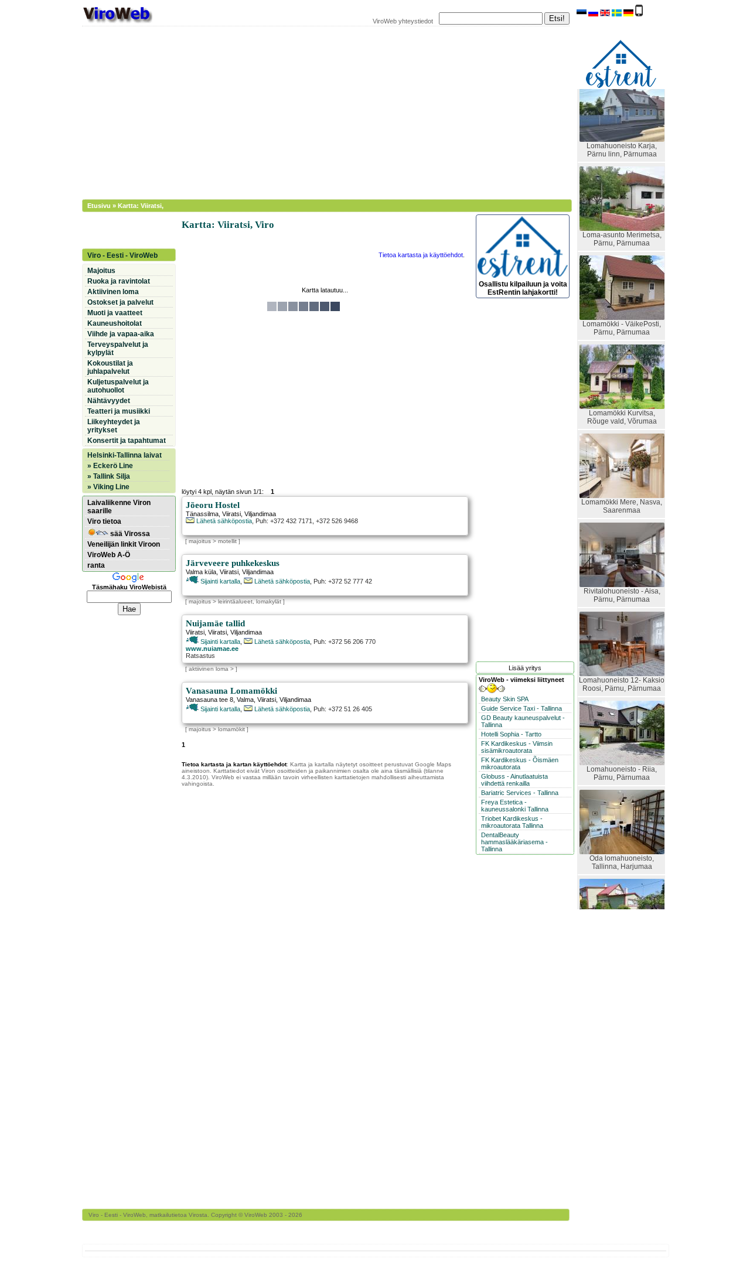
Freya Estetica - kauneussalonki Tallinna (514, 806)
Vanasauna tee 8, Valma (220, 699)
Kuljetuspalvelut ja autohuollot (118, 386)
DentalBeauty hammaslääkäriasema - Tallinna (514, 841)
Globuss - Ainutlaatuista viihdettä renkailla (514, 780)
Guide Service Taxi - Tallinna (521, 708)
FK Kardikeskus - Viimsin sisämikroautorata (517, 747)
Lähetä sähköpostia (223, 520)
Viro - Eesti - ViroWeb (122, 255)
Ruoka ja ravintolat (118, 281)
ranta (96, 565)
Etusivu (99, 205)
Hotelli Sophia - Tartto (511, 734)
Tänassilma (202, 513)
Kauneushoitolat (114, 323)
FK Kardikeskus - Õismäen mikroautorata (519, 763)
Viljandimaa (260, 513)
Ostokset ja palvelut (120, 302)
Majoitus (101, 271)
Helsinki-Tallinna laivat (124, 455)
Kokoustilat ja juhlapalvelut (110, 367)
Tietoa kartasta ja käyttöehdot (421, 254)
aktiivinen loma (209, 669)
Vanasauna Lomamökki (231, 690)
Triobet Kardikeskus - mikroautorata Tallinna (512, 822)
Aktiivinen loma (113, 292)
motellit (227, 541)
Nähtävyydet (108, 401)
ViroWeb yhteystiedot (403, 21)
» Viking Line (108, 487)
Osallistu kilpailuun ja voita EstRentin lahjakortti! (523, 288)
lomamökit (231, 729)
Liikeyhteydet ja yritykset (113, 426)
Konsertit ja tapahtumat (126, 440)
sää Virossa (129, 534)
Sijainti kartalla (219, 581)
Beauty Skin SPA (505, 698)
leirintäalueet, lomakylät (249, 601)
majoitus (200, 541)
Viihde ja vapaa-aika (120, 334)
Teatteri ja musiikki (118, 411)
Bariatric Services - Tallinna (519, 792)
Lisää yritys (525, 667)
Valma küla (201, 571)
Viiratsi (231, 513)
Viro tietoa (104, 521)
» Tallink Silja (108, 476)
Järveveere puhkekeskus (232, 563)
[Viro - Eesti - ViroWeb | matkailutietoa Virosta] (117, 22)
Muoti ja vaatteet (114, 313)
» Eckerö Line (110, 466)
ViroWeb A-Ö (108, 555)
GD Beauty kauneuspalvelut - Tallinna (523, 721)
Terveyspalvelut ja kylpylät (117, 348)
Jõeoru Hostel (213, 505)
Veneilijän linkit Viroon (123, 544)
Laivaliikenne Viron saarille (119, 507)
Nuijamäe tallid (215, 623)
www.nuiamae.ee (212, 648)
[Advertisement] (319, 111)
